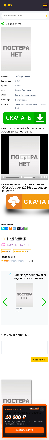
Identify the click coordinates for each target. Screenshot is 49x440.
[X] (18, 228)
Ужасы (18, 95)
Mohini (19, 308)
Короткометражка (29, 95)
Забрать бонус (24, 430)
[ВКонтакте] (6, 228)
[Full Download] (12, 5)
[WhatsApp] (25, 228)
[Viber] (22, 228)
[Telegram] (14, 228)
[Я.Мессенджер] (3, 228)
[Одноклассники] (10, 228)
